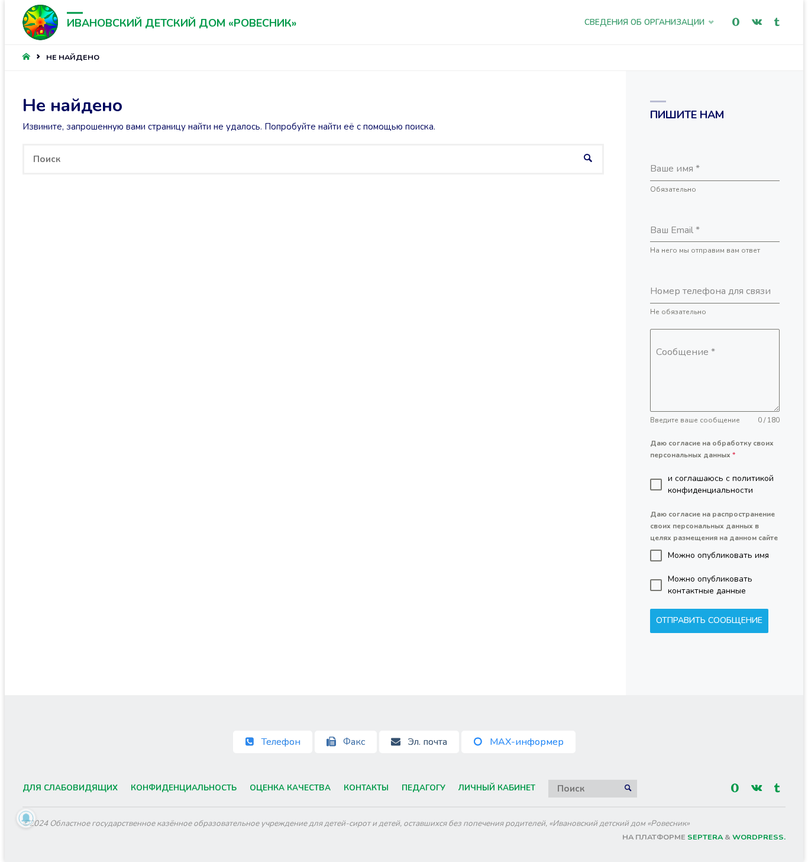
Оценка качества (290, 787)
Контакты (366, 787)
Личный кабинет (496, 787)
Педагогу (423, 787)
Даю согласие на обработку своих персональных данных (712, 449)
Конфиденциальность (184, 787)
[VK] (756, 22)
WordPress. (759, 837)
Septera (704, 837)
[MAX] (735, 22)
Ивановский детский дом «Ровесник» (181, 23)
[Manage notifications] (26, 818)
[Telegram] (777, 22)
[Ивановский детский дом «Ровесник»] (40, 22)
